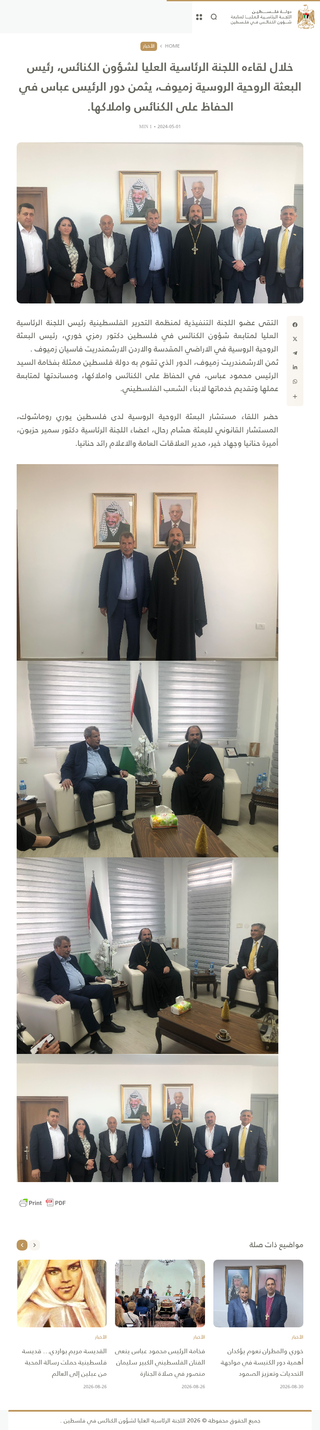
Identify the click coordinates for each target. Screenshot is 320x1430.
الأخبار (149, 46)
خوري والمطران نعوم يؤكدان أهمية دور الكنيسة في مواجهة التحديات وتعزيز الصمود (262, 1362)
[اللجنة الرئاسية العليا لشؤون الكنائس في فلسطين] (272, 16)
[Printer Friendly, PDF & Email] (42, 1203)
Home (172, 46)
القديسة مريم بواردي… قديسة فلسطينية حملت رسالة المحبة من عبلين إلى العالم (64, 1362)
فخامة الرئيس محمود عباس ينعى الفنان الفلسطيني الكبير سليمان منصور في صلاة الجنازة (160, 1362)
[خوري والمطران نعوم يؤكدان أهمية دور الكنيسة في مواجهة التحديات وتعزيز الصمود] (258, 1293)
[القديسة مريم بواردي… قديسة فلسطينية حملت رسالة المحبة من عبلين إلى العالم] (62, 1293)
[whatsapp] (295, 381)
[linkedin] (295, 367)
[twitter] (295, 338)
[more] (295, 396)
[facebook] (295, 324)
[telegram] (295, 353)
